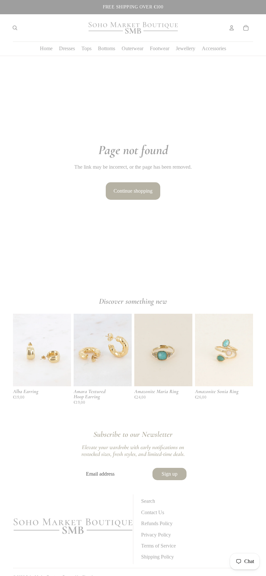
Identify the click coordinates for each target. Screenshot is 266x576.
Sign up (169, 474)
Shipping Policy (157, 556)
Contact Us (152, 512)
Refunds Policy (157, 523)
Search (148, 501)
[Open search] (15, 28)
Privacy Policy (156, 534)
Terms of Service (158, 545)
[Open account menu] (231, 28)
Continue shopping (133, 191)
